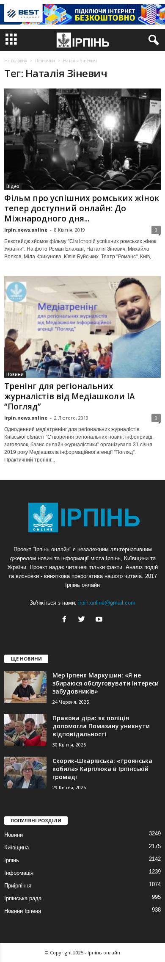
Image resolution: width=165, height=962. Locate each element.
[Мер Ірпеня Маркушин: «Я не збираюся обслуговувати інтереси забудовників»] (25, 687)
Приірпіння (17, 885)
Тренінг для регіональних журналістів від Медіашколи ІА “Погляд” (69, 396)
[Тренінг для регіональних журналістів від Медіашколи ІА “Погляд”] (82, 326)
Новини (15, 374)
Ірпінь (11, 860)
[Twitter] (83, 620)
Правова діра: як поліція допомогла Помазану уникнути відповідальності (101, 726)
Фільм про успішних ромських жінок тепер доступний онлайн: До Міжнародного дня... (81, 208)
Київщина (16, 847)
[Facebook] (66, 620)
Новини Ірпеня (22, 911)
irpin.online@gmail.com (106, 603)
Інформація (18, 873)
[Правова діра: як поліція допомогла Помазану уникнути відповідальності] (25, 730)
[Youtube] (100, 620)
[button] (152, 40)
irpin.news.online (25, 230)
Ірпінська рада (22, 898)
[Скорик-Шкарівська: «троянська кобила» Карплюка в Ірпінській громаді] (25, 772)
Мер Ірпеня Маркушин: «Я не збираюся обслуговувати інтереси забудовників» (105, 683)
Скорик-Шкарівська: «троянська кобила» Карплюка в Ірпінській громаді (102, 769)
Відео (12, 186)
